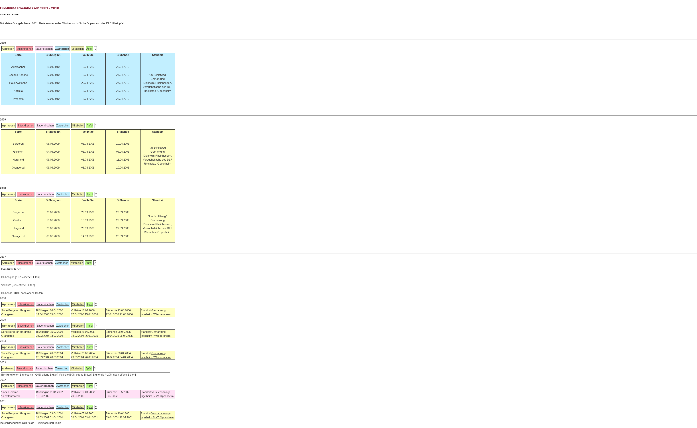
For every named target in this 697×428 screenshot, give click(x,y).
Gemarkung (158, 331)
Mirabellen (78, 48)
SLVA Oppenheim (163, 396)
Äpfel (89, 48)
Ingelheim (147, 396)
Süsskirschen (25, 48)
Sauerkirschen (44, 48)
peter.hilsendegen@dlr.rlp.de (17, 422)
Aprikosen (8, 48)
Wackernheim (162, 335)
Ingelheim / (147, 335)
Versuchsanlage (160, 392)
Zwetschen (62, 125)
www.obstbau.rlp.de (49, 422)
